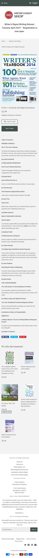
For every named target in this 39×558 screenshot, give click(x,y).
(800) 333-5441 (19, 492)
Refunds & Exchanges (8, 539)
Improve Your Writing (15, 41)
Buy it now (9, 128)
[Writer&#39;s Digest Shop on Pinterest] (32, 545)
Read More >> (19, 513)
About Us (19, 462)
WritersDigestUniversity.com (19, 469)
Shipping (4, 115)
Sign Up (34, 529)
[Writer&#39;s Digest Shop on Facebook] (29, 545)
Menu (6, 3)
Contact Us (19, 464)
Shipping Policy (20, 539)
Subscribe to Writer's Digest (19, 472)
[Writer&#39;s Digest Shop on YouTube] (35, 545)
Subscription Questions (19, 484)
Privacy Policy (19, 541)
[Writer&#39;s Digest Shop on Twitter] (25, 545)
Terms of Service (31, 539)
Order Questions (19, 482)
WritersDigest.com (19, 467)
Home (3, 41)
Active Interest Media (21, 550)
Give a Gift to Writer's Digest (19, 475)
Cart (35, 3)
